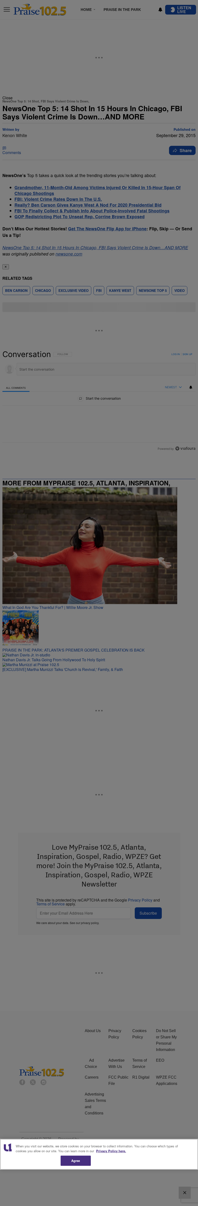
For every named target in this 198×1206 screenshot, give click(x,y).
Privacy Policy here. (111, 1151)
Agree (75, 1160)
